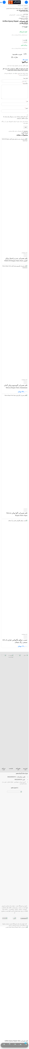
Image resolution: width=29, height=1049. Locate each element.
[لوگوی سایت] (14, 2)
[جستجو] (4, 2)
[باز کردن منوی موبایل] (26, 2)
